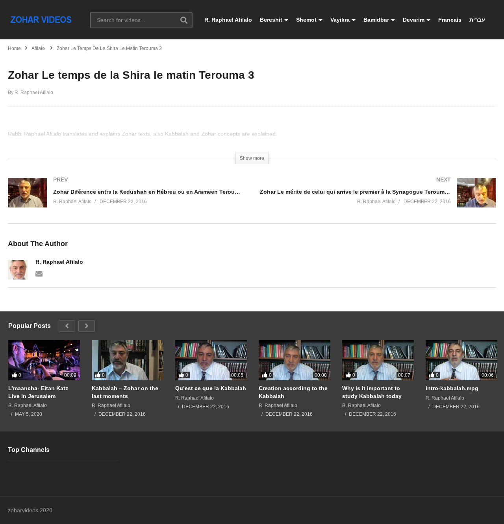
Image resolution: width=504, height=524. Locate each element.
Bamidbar (376, 20)
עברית (477, 20)
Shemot (306, 20)
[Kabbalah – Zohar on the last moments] (127, 360)
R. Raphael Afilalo (228, 20)
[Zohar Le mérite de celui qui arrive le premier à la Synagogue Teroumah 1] (378, 200)
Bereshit (271, 20)
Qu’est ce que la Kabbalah (210, 388)
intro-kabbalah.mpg (452, 388)
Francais (449, 20)
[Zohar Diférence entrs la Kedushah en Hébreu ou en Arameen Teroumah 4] (126, 200)
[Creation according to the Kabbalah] (294, 360)
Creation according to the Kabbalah (293, 392)
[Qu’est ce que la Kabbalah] (211, 360)
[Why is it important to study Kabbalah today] (378, 360)
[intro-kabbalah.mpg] (461, 360)
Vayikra (340, 20)
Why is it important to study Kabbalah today (372, 392)
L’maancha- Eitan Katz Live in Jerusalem (38, 392)
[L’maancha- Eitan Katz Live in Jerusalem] (44, 360)
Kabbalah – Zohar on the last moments (125, 392)
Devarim (413, 20)
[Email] (39, 273)
